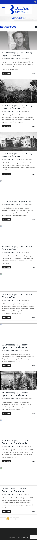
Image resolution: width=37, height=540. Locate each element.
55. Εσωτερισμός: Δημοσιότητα (16, 201)
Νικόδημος (7, 58)
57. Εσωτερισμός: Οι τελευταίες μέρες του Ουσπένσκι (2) (17, 106)
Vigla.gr (25, 538)
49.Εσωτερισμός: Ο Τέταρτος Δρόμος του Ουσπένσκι (15, 489)
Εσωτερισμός (16, 58)
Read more (6, 73)
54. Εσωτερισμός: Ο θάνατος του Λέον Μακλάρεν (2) (17, 247)
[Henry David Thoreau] (18, 18)
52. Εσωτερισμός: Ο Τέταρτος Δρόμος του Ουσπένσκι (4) (16, 346)
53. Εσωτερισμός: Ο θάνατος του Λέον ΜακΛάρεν (17, 295)
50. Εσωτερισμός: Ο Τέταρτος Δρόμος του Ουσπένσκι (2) (16, 441)
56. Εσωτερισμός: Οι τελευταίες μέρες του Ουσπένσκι (17, 154)
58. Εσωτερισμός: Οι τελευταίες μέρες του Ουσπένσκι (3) (17, 54)
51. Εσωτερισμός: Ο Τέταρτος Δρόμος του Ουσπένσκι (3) (16, 394)
